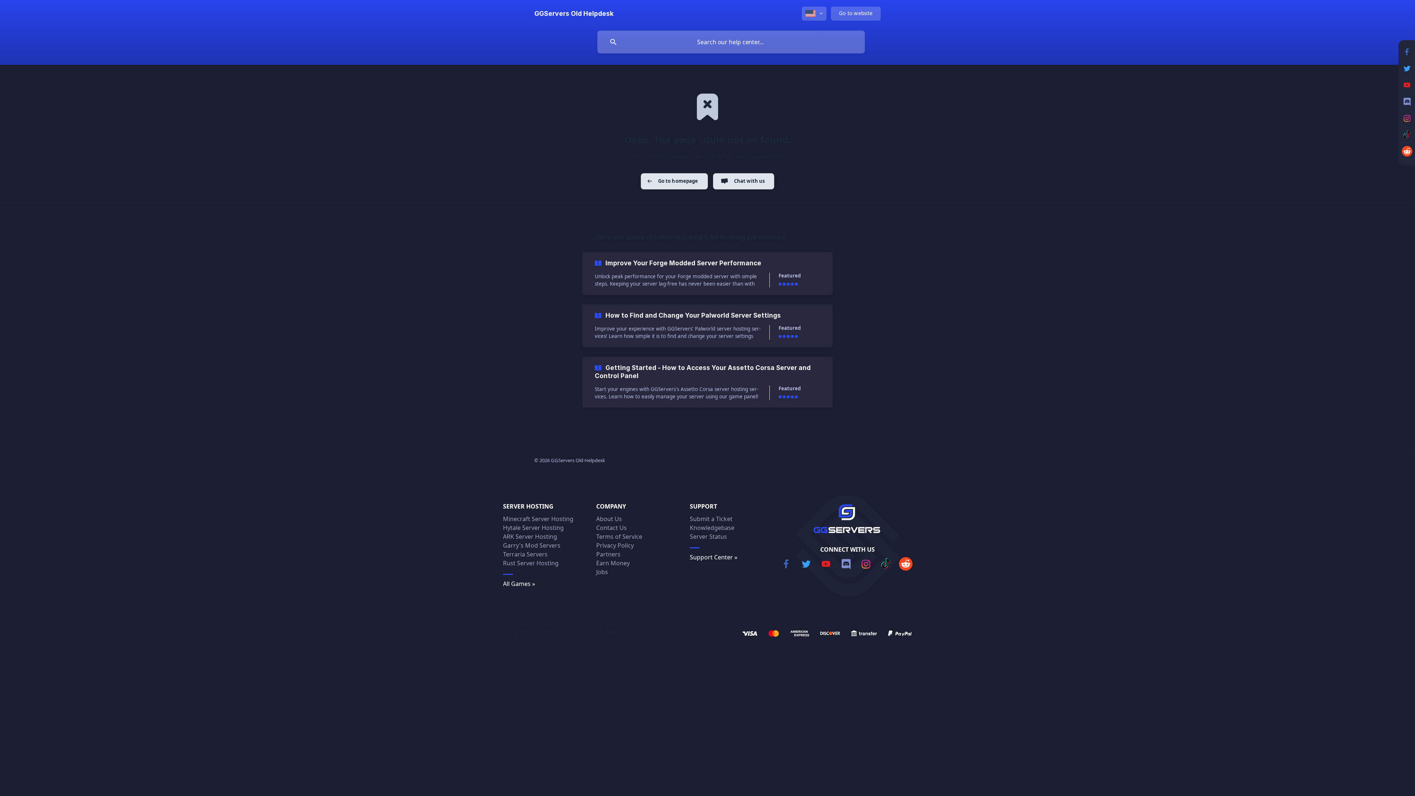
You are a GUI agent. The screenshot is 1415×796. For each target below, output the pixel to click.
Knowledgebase (712, 527)
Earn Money (613, 563)
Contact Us (611, 527)
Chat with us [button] (749, 181)
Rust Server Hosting (531, 563)
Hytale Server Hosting (533, 527)
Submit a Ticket (711, 519)
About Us (609, 519)
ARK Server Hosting (530, 536)
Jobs (602, 572)
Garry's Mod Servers (531, 545)
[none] (574, 14)
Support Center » (713, 557)
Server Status (708, 536)
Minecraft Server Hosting (538, 519)
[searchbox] (731, 42)
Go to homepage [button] (678, 181)
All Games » (519, 583)
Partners (608, 554)
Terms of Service (619, 536)
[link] (707, 273)
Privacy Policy (615, 545)
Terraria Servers (525, 554)
